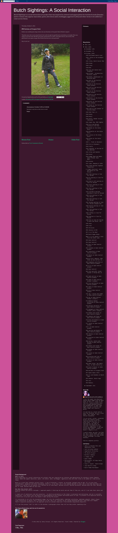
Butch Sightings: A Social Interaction (52, 10)
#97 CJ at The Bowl (91, 232)
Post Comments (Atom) (36, 143)
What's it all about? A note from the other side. (94, 237)
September (89, 385)
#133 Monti (89, 116)
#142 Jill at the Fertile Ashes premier (93, 88)
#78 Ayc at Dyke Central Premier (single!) (93, 298)
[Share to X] (60, 97)
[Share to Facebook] (62, 97)
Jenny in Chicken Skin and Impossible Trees (93, 446)
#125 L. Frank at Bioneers (94, 142)
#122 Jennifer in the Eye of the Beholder (94, 149)
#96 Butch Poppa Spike (92, 234)
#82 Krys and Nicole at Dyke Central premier (94, 284)
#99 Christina (90, 227)
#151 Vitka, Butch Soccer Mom (95, 61)
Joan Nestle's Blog (90, 465)
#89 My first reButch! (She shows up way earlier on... (95, 259)
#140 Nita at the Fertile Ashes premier (93, 95)
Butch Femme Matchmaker (92, 467)
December (89, 49)
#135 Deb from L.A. (91, 112)
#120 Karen (89, 154)
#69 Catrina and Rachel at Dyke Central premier (94, 331)
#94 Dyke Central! (91, 242)
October (88, 53)
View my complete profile (90, 440)
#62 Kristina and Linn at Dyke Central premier (93, 357)
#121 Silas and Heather (93, 152)
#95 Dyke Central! (91, 240)
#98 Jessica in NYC (91, 230)
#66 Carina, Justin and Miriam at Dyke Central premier (93, 342)
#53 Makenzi (89, 382)
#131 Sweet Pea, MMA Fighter (94, 122)
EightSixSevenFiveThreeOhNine (94, 397)
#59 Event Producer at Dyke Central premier (94, 367)
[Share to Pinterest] (63, 97)
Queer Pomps (88, 458)
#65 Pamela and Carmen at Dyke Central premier (93, 346)
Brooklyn (28, 99)
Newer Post (26, 140)
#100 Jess (89, 225)
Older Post (75, 140)
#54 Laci (88, 380)
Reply (28, 111)
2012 (86, 44)
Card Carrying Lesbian (91, 449)
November (89, 51)
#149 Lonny (89, 65)
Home (50, 140)
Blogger (83, 521)
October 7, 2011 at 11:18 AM (41, 107)
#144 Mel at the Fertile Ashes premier (93, 81)
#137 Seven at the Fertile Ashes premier (94, 105)
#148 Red (88, 67)
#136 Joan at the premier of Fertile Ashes (94, 109)
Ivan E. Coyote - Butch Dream (94, 463)
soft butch (46, 99)
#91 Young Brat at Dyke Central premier (93, 252)
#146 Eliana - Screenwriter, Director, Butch (94, 74)
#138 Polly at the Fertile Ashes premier (94, 102)
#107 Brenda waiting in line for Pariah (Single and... (94, 203)
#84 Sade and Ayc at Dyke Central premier (93, 277)
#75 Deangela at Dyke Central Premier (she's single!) (95, 310)
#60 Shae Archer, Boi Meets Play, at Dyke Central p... (95, 364)
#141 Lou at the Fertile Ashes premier (93, 91)
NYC (33, 99)
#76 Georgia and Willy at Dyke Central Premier (93, 306)
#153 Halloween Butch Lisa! (94, 55)
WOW (51, 99)
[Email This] (57, 97)
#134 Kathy (89, 114)
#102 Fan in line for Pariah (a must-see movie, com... (94, 220)
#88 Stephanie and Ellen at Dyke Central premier (94, 263)
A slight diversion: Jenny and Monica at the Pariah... (94, 171)
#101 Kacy (89, 223)
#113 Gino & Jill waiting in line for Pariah (94, 182)
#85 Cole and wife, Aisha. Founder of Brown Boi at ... (94, 273)
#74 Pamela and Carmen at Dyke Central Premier (93, 313)
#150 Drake (89, 63)
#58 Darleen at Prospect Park (95, 370)
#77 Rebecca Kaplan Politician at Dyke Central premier (95, 302)
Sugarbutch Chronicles (91, 451)
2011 (86, 47)
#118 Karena (89, 161)
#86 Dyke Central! (91, 269)
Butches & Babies (90, 455)
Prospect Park (39, 99)
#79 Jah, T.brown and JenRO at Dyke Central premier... (95, 294)
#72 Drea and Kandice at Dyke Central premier (95, 320)
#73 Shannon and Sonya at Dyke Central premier (93, 317)
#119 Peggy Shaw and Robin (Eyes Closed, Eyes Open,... (94, 158)
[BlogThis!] (59, 97)
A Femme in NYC (89, 456)
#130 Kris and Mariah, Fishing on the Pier (92, 125)
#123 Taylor (89, 146)
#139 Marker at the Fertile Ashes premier (94, 98)
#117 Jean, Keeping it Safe (94, 163)
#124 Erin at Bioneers (92, 144)
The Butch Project (90, 453)
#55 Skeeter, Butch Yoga (93, 378)
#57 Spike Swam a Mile (92, 372)
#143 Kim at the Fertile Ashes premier (93, 84)
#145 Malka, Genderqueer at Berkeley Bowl (94, 77)
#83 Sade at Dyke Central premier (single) (93, 280)
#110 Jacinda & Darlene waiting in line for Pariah (95, 192)
